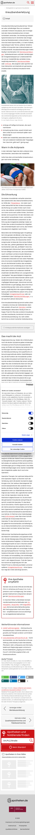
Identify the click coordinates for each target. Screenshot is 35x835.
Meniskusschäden (23, 61)
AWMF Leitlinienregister (11, 628)
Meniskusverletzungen (21, 296)
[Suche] (28, 2)
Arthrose (8, 64)
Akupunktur (15, 605)
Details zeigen (26, 435)
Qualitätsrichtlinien (11, 829)
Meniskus (22, 307)
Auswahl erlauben (17, 444)
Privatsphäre (23, 826)
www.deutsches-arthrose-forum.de (15, 638)
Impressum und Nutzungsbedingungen (17, 822)
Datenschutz (12, 826)
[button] (5, 677)
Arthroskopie (9, 516)
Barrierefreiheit (24, 829)
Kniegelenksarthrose (17, 294)
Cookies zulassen (18, 440)
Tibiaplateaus (15, 203)
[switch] (30, 418)
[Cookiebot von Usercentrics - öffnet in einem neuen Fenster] (26, 385)
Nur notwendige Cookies (17, 449)
